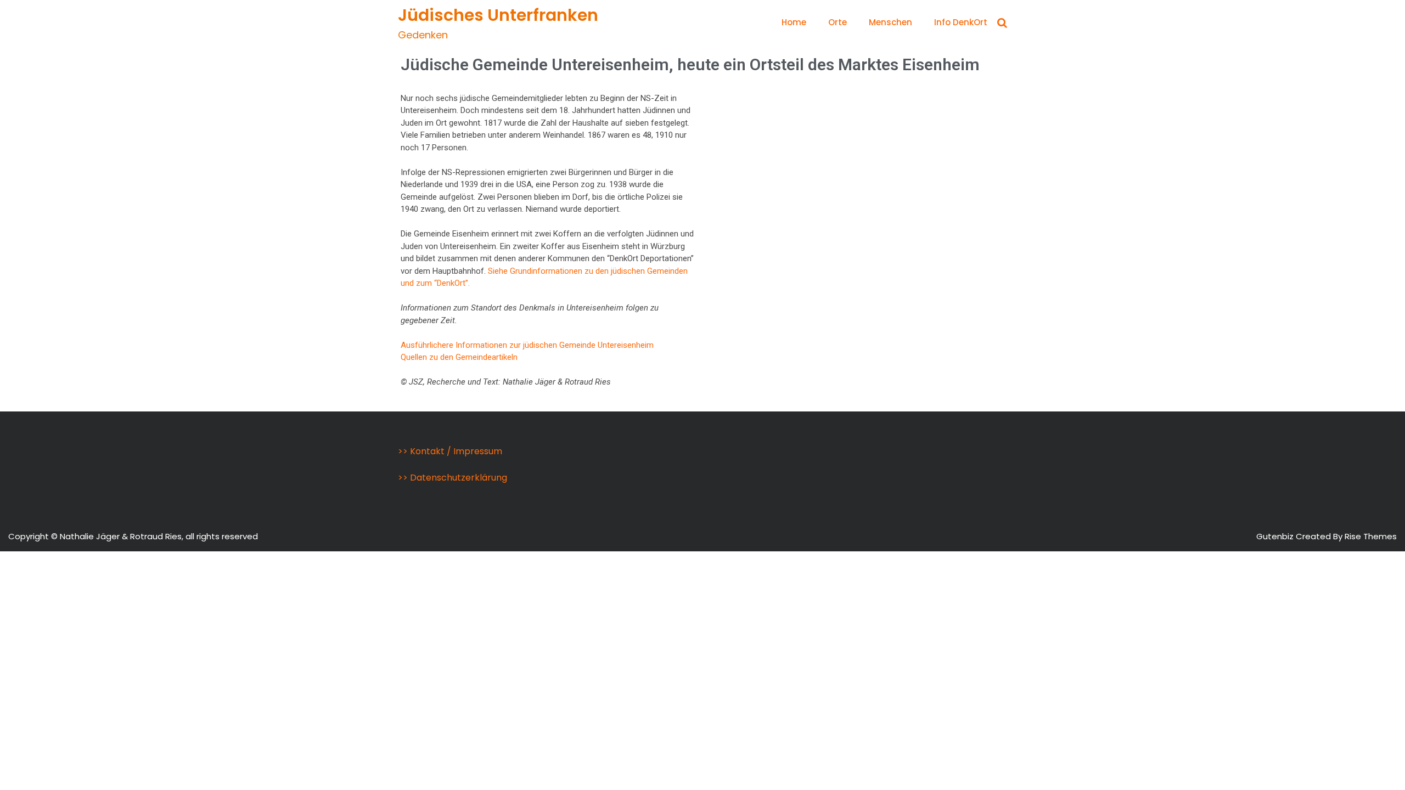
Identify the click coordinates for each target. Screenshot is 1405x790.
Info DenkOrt (960, 22)
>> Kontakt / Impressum (450, 451)
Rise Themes (1371, 536)
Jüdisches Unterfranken (498, 15)
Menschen (890, 22)
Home (794, 22)
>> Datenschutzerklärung (452, 477)
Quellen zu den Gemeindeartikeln (459, 357)
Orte (837, 22)
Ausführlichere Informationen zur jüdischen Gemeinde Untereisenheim (527, 345)
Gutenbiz (1276, 536)
